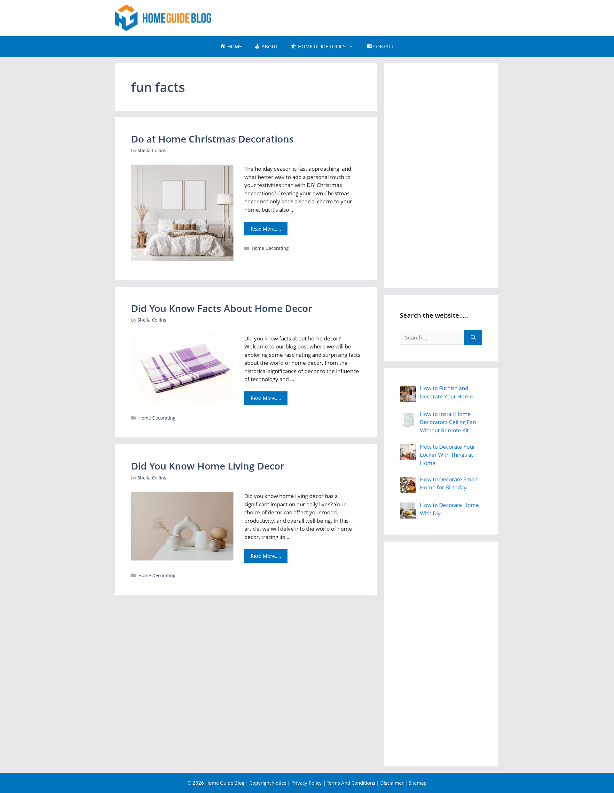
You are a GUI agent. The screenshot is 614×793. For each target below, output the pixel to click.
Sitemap (418, 783)
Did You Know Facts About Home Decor (221, 308)
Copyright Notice (267, 783)
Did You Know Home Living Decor (207, 465)
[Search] (473, 337)
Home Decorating (270, 248)
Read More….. (266, 228)
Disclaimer (392, 783)
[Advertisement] (382, 17)
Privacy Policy (306, 783)
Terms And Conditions (351, 783)
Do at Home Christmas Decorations (212, 138)
